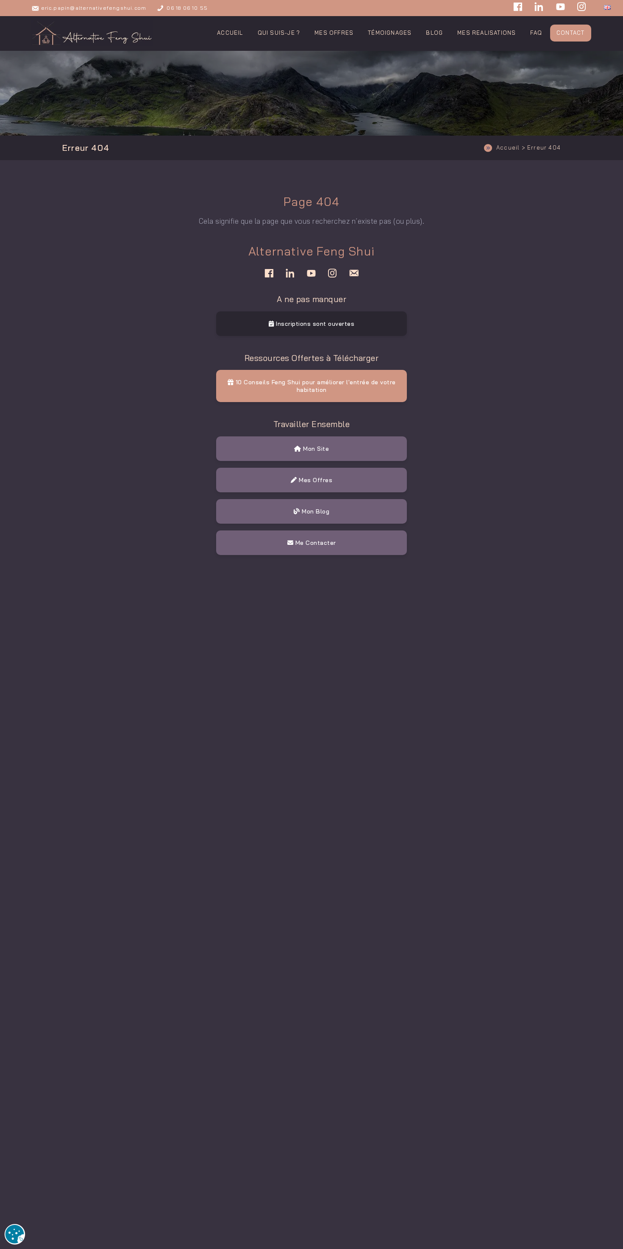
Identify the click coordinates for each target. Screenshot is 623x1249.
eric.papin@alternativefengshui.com (94, 8)
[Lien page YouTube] (311, 273)
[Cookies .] (15, 1234)
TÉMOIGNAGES (390, 32)
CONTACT (570, 32)
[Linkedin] (539, 8)
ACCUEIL (230, 32)
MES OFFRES (333, 32)
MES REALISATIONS (486, 32)
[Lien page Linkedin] (290, 273)
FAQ (536, 32)
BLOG (434, 32)
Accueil (508, 147)
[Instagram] (581, 8)
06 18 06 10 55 (187, 8)
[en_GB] (607, 6)
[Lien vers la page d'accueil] (92, 33)
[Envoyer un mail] (353, 273)
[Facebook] (517, 8)
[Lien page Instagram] (332, 273)
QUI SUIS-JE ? (279, 32)
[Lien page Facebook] (269, 273)
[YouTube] (560, 8)
